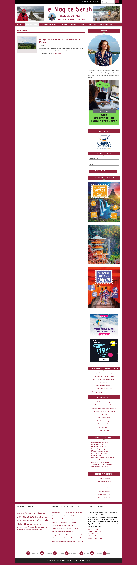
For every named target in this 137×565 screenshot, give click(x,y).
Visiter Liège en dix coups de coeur (62, 532)
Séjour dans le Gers (104, 424)
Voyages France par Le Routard (104, 376)
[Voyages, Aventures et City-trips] (68, 13)
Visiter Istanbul (103, 485)
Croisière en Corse (104, 417)
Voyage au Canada (104, 497)
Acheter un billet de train (95, 538)
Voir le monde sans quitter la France (104, 379)
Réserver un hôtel (93, 529)
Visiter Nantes (104, 414)
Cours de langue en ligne (98, 449)
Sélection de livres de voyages (100, 462)
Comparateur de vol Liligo (99, 446)
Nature (73, 25)
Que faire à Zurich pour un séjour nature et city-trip (67, 541)
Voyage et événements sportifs (30, 529)
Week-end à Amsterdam (104, 482)
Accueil (20, 25)
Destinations (31, 25)
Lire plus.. (58, 53)
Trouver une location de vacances (101, 464)
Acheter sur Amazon (94, 536)
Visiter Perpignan (104, 430)
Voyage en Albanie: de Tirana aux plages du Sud (67, 535)
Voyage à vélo (44, 529)
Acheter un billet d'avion (95, 531)
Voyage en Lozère (103, 427)
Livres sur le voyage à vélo (104, 389)
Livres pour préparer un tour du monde (104, 392)
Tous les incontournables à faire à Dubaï (64, 522)
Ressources (22, 2)
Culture (82, 25)
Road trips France (104, 382)
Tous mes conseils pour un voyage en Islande (66, 519)
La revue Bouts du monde (99, 453)
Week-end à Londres (104, 491)
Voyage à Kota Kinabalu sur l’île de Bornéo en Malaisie (60, 40)
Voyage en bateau (34, 527)
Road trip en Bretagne (104, 421)
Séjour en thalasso (97, 460)
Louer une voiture (96, 455)
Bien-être (92, 25)
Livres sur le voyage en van (104, 385)
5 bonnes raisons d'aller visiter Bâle (63, 525)
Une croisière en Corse (104, 488)
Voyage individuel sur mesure (100, 467)
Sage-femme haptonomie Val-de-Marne (103, 458)
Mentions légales (85, 560)
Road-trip (28, 524)
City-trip (64, 25)
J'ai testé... (45, 520)
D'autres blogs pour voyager (99, 451)
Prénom (91, 164)
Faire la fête (37, 520)
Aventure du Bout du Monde (99, 442)
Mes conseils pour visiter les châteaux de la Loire (67, 513)
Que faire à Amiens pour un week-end (103, 411)
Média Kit (30, 2)
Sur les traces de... (39, 524)
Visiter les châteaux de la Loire (104, 405)
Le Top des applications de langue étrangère (65, 528)
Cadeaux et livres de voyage (35, 513)
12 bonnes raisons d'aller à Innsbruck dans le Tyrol (67, 538)
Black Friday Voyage (97, 444)
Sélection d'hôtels (22, 527)
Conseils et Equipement (49, 25)
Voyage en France (105, 25)
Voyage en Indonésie (104, 494)
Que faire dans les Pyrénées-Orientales (104, 408)
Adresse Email (93, 158)
